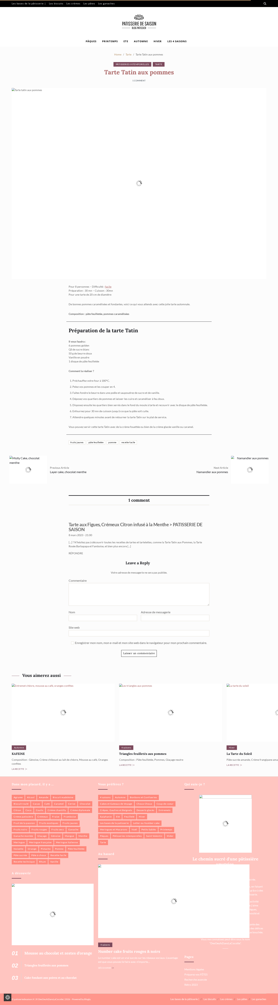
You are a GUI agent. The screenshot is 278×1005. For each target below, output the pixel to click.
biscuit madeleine (63, 797)
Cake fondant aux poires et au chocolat (50, 977)
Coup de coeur (165, 803)
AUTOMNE (141, 41)
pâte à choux (38, 855)
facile (108, 286)
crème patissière (23, 816)
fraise (55, 816)
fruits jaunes (77, 442)
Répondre (76, 553)
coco (29, 810)
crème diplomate (80, 810)
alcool (31, 797)
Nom (72, 612)
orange (32, 848)
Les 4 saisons (177, 41)
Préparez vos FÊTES (195, 974)
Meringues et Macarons (113, 829)
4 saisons (126, 747)
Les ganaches (106, 3)
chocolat (85, 803)
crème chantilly (57, 810)
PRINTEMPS (110, 41)
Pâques (91, 41)
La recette (18, 769)
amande (43, 797)
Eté (118, 816)
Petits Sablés (148, 829)
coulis (39, 810)
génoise (56, 836)
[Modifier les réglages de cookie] (7, 997)
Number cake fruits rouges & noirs (129, 951)
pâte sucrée (20, 855)
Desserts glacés (145, 810)
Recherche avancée (195, 979)
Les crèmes (73, 3)
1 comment (139, 80)
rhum (42, 861)
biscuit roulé (21, 803)
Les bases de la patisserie (114, 823)
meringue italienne (67, 842)
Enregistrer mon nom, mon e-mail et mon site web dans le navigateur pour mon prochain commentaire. (141, 643)
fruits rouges (39, 829)
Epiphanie (106, 816)
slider (170, 836)
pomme (112, 442)
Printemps (166, 829)
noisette (18, 848)
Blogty (87, 999)
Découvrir (104, 968)
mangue (69, 836)
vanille (54, 861)
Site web (74, 627)
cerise (71, 803)
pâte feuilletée (96, 442)
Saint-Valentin (154, 836)
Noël (134, 829)
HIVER (158, 41)
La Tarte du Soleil (239, 754)
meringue (19, 842)
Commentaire (78, 580)
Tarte (158, 64)
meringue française (40, 842)
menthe (82, 836)
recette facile (128, 442)
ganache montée (23, 836)
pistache (46, 848)
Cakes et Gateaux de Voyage (116, 803)
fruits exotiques (48, 823)
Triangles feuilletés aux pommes (142, 754)
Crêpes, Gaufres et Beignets (116, 810)
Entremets (165, 810)
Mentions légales (194, 969)
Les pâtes (89, 3)
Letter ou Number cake (146, 823)
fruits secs (57, 829)
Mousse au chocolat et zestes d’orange (58, 953)
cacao (36, 803)
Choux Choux (144, 803)
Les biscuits (56, 3)
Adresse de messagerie (155, 612)
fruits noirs (20, 829)
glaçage (42, 836)
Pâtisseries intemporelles (132, 64)
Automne (19, 747)
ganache (73, 829)
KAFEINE (18, 754)
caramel (59, 803)
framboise (70, 816)
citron (17, 810)
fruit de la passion (24, 823)
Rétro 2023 (191, 984)
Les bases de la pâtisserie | (29, 3)
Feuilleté (129, 816)
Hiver (232, 747)
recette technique (24, 861)
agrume (18, 797)
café (47, 803)
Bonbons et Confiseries (143, 797)
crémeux (42, 816)
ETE (125, 41)
